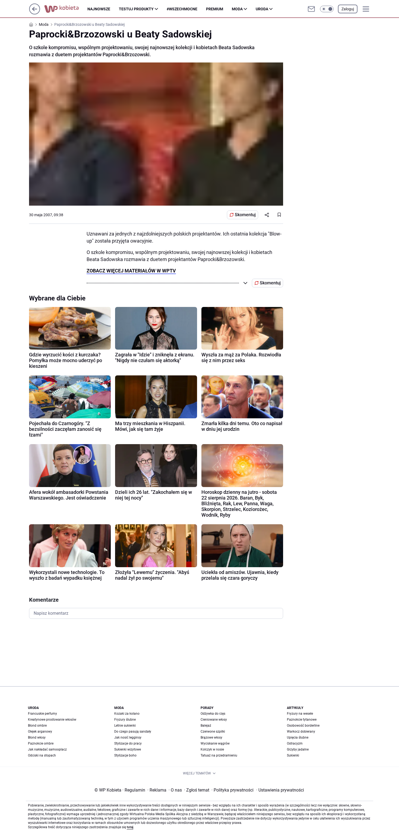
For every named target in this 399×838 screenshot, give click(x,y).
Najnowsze (98, 9)
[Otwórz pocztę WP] (311, 9)
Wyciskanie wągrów (215, 743)
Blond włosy (37, 737)
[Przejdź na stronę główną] (34, 12)
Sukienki (293, 755)
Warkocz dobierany (301, 731)
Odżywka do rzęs (213, 713)
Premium (214, 9)
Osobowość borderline (303, 725)
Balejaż (206, 725)
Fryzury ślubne (125, 719)
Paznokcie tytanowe (301, 719)
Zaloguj (347, 9)
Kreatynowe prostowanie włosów (52, 719)
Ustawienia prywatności (280, 790)
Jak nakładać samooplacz (47, 749)
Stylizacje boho (125, 755)
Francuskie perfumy (42, 713)
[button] (327, 9)
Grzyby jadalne (298, 749)
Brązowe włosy (211, 737)
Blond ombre (37, 725)
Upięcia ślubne (297, 737)
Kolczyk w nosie (212, 749)
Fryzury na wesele (300, 713)
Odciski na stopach (42, 755)
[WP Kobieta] (65, 9)
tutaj (130, 827)
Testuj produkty (136, 9)
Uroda (262, 9)
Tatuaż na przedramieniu (219, 755)
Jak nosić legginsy (127, 737)
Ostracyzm (295, 743)
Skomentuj (245, 214)
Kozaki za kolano (127, 713)
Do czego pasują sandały (132, 731)
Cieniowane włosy (214, 719)
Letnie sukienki (125, 725)
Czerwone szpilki (213, 731)
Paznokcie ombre (40, 743)
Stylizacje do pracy (128, 743)
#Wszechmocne (182, 9)
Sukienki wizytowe (127, 749)
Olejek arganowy (40, 731)
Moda (237, 9)
